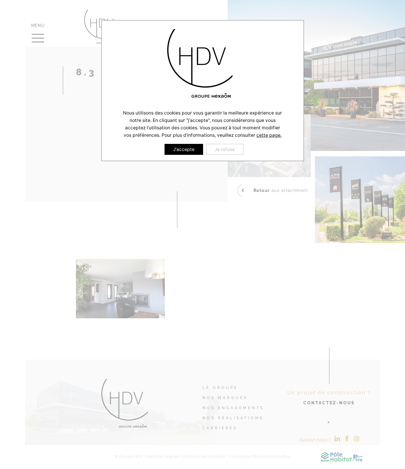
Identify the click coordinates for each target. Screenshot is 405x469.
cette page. (269, 135)
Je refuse (225, 149)
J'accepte (183, 149)
